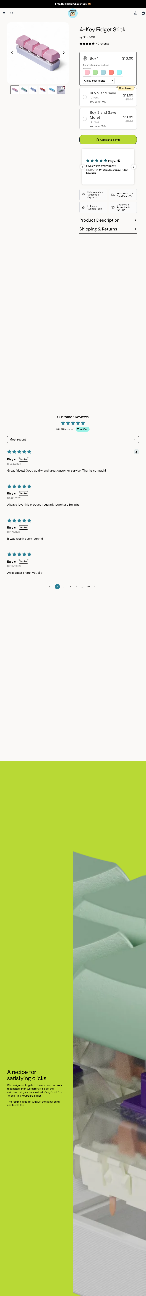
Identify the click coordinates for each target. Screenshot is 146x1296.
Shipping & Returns (98, 229)
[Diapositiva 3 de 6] (33, 90)
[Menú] (4, 13)
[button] (108, 58)
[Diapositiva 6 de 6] (61, 90)
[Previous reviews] (82, 166)
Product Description (99, 220)
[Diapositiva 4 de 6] (42, 90)
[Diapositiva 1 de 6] (15, 90)
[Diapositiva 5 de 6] (52, 90)
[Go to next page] (95, 586)
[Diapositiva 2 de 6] (24, 90)
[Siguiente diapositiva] (65, 53)
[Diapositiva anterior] (11, 53)
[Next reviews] (133, 166)
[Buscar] (12, 13)
